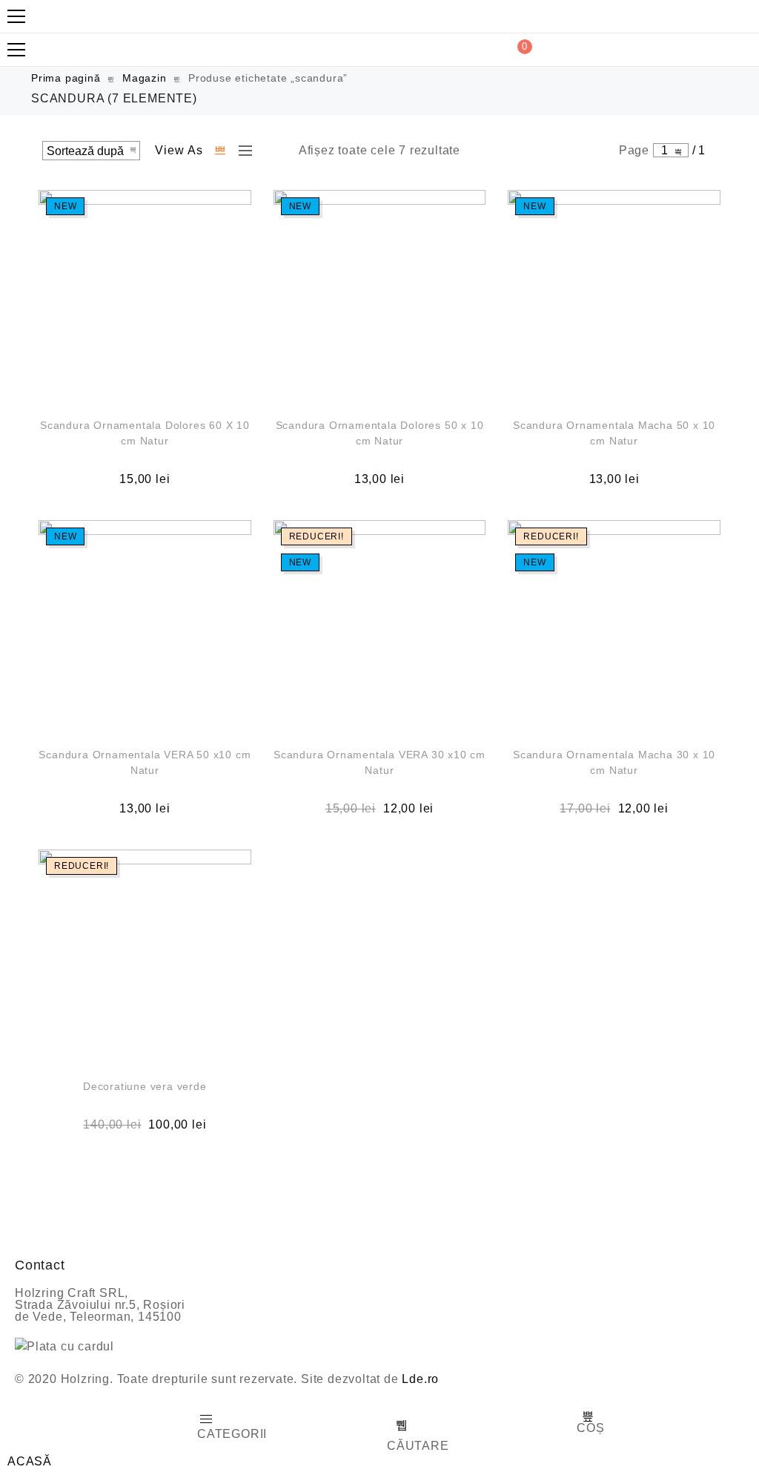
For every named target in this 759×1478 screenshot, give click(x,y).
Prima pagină (66, 78)
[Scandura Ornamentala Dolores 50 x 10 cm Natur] (380, 296)
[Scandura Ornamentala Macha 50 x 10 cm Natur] (614, 296)
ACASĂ (29, 1461)
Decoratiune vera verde (145, 1086)
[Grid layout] (221, 150)
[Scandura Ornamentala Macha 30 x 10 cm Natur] (614, 626)
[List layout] (241, 150)
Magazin (144, 78)
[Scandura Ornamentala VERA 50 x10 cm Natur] (145, 626)
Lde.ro (420, 1379)
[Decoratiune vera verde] (145, 956)
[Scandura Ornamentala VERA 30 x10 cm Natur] (380, 626)
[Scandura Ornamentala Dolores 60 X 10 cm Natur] (145, 296)
